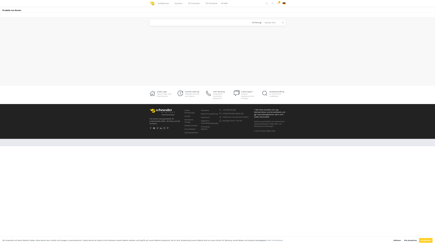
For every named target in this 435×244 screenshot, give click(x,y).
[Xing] (157, 128)
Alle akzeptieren (410, 240)
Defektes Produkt (190, 125)
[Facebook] (151, 128)
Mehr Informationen (275, 240)
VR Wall (224, 3)
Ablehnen (397, 240)
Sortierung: (257, 22)
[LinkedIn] (161, 128)
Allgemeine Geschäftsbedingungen (208, 122)
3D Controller (194, 3)
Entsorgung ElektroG (205, 128)
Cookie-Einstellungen (189, 111)
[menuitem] (278, 3)
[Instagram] (164, 128)
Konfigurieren (425, 240)
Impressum (205, 117)
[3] (284, 3)
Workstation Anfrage (188, 121)
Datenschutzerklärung (208, 114)
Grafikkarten (163, 3)
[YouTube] (154, 128)
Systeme (178, 3)
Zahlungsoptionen (191, 132)
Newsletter (205, 110)
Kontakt (187, 116)
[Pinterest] (168, 128)
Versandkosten (190, 129)
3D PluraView (211, 3)
